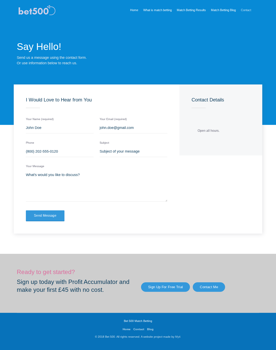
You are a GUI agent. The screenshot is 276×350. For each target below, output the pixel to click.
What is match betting (157, 10)
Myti (178, 336)
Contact (246, 10)
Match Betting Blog (223, 10)
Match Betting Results (191, 10)
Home (134, 10)
